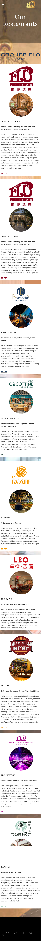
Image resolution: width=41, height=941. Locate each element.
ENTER (4, 173)
